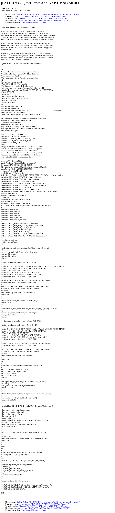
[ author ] (44, 22)
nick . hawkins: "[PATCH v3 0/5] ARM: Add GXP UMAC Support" (44, 16)
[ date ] (23, 22)
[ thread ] (29, 22)
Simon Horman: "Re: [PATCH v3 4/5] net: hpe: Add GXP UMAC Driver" (40, 18)
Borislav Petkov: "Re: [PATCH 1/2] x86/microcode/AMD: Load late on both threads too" (48, 14)
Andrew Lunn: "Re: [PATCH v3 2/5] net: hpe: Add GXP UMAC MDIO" (43, 20)
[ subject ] (36, 22)
